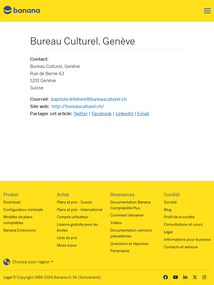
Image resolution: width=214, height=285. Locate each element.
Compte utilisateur (72, 217)
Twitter (81, 114)
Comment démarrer (127, 215)
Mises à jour (67, 245)
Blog (167, 209)
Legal (7, 277)
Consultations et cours (183, 224)
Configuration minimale (23, 209)
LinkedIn (124, 114)
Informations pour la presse (187, 239)
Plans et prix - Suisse (74, 202)
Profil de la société (179, 217)
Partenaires (120, 251)
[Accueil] (21, 11)
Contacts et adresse (181, 247)
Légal (168, 232)
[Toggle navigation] (206, 10)
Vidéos (116, 222)
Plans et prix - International (79, 209)
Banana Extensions (19, 230)
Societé (170, 202)
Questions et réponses (129, 243)
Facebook (102, 114)
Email (143, 114)
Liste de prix (67, 237)
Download (11, 202)
